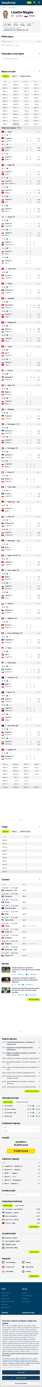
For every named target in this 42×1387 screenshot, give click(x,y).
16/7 (25, 91)
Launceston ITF (13, 677)
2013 (4, 764)
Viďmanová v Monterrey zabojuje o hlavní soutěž (22, 1058)
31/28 (15, 91)
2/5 (26, 124)
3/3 (26, 85)
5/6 (26, 101)
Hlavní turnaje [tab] (7, 1102)
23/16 (35, 98)
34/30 (15, 114)
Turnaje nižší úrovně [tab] (22, 1102)
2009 (4, 777)
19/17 (35, 94)
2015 (4, 121)
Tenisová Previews (27, 1295)
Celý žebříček (34, 1226)
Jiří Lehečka (5, 1295)
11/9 (36, 104)
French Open (11, 487)
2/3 (26, 104)
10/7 (25, 98)
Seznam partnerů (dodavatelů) (12, 1367)
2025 (4, 88)
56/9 (25, 774)
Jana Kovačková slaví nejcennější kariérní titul (21, 1087)
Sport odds (29, 1267)
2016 (4, 117)
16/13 (15, 104)
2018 (4, 111)
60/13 (15, 774)
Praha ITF (11, 516)
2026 (4, 85)
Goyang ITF (11, 217)
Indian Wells (12, 663)
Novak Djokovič (6, 1293)
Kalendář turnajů (28, 1313)
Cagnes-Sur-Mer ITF (14, 555)
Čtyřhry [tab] (14, 831)
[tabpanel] (21, 434)
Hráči (4, 7)
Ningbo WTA (11, 165)
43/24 (15, 121)
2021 (4, 101)
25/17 (35, 114)
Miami (9, 648)
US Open (10, 370)
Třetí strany (34, 1351)
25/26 (15, 124)
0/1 (36, 771)
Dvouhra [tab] (5, 76)
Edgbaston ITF (12, 618)
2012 (4, 767)
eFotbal (28, 1271)
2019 (4, 107)
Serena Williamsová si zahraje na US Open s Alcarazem (21, 1082)
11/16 (35, 91)
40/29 (15, 98)
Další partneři (34, 1276)
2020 (4, 104)
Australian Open (13, 725)
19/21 (35, 117)
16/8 (35, 764)
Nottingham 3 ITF (13, 424)
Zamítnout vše (21, 1378)
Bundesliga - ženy (14, 502)
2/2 (36, 767)
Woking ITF (11, 385)
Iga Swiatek (5, 1304)
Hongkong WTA (12, 322)
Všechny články (34, 999)
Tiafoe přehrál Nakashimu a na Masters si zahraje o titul (21, 1043)
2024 (4, 91)
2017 (4, 114)
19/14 (35, 124)
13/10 (25, 764)
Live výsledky (10, 1262)
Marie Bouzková (6, 1307)
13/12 (35, 85)
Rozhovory (25, 1298)
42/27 (15, 107)
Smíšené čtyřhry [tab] (25, 76)
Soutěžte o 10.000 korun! (21, 1143)
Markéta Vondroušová (8, 1301)
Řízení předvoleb (21, 1383)
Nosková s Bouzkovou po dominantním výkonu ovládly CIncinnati (21, 1077)
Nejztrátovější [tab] (19, 1205)
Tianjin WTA (11, 269)
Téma (19, 984)
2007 (4, 784)
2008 (4, 780)
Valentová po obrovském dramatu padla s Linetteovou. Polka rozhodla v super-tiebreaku (26, 990)
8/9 (36, 101)
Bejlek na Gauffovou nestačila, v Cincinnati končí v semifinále (21, 1054)
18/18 (15, 101)
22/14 (35, 121)
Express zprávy (26, 1301)
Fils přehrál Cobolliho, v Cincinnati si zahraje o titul (21, 1063)
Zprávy (28, 1262)
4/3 (16, 784)
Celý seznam (34, 1252)
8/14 (25, 771)
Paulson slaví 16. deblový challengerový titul (21, 1072)
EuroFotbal (9, 1271)
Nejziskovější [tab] (7, 1205)
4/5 (26, 94)
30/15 (35, 107)
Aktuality (21, 974)
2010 (4, 774)
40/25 (15, 767)
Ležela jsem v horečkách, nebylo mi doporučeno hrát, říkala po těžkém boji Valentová (25, 980)
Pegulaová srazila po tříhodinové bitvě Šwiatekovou (20, 1048)
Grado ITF (11, 472)
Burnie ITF (11, 692)
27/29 (15, 94)
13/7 (15, 777)
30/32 (15, 117)
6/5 (26, 121)
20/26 (15, 771)
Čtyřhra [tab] (14, 76)
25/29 (15, 111)
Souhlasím (21, 1372)
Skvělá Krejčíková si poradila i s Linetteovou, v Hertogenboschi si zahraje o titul (26, 969)
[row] (21, 84)
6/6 (26, 114)
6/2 (26, 117)
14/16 (35, 111)
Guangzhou (11, 298)
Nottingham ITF (13, 448)
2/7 (26, 107)
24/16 (25, 767)
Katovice (10, 603)
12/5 (25, 777)
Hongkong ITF (12, 749)
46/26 (15, 764)
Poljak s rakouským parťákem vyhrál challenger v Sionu (22, 1068)
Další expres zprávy (32, 1091)
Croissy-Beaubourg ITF (15, 633)
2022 (4, 98)
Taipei (10, 132)
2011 (4, 771)
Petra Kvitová (5, 1298)
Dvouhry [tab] (5, 831)
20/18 (15, 85)
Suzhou (10, 346)
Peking (10, 283)
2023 (4, 94)
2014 (4, 124)
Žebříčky (5, 1313)
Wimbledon (11, 409)
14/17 (35, 88)
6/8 (26, 111)
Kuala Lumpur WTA (13, 570)
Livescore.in (10, 1267)
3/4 (26, 88)
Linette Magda (12, 7)
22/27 (15, 88)
